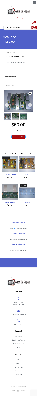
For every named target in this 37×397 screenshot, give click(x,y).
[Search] (34, 27)
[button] (30, 93)
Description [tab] (10, 52)
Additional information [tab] (15, 56)
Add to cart (18, 137)
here (15, 228)
